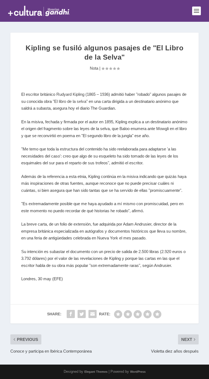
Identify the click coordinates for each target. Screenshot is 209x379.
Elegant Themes (95, 371)
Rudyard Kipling (70, 94)
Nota (94, 68)
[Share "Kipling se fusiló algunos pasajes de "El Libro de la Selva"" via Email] (92, 314)
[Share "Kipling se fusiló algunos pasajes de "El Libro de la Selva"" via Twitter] (81, 314)
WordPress (138, 371)
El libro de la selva (70, 101)
